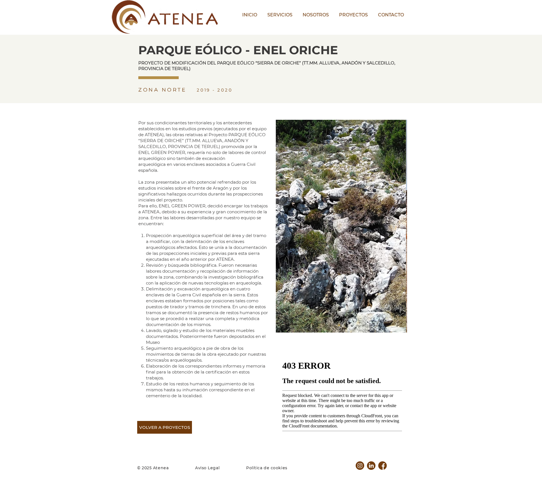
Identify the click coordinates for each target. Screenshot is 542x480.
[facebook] (382, 465)
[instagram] (360, 465)
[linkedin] (371, 465)
